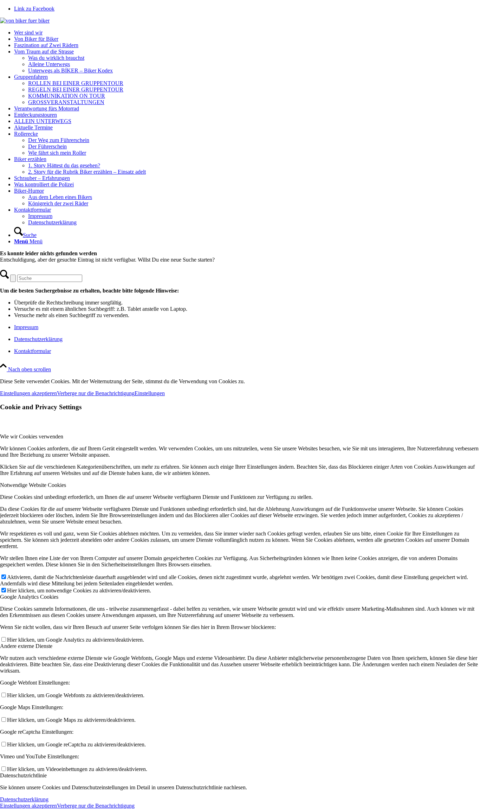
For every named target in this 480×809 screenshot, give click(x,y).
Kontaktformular (32, 351)
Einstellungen (150, 393)
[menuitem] (247, 33)
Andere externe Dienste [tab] (26, 646)
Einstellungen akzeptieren (28, 393)
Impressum (26, 327)
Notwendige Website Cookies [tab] (33, 485)
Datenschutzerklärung (38, 339)
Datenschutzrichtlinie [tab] (23, 775)
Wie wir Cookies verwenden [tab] (31, 436)
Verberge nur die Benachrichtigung (96, 393)
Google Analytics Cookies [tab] (29, 597)
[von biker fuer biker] (25, 21)
